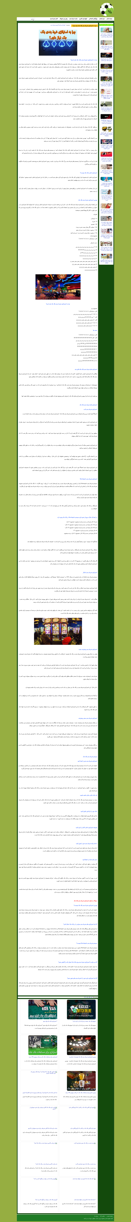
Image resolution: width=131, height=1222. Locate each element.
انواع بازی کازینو (83, 18)
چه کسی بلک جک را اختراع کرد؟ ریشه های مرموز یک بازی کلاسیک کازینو (40, 1092)
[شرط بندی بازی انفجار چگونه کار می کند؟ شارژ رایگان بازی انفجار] (106, 153)
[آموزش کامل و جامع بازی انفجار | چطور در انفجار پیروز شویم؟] (106, 141)
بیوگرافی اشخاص (93, 18)
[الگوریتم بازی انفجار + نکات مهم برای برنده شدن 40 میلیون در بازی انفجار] (106, 78)
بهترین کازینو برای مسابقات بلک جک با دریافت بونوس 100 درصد (81, 1092)
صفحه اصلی (109, 18)
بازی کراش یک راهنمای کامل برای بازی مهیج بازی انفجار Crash (107, 236)
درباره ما (96, 1216)
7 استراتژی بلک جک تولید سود (50, 1021)
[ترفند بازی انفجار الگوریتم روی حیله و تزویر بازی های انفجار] (106, 255)
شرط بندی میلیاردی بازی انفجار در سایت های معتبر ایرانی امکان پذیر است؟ (107, 249)
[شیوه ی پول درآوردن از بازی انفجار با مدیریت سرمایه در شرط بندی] (106, 218)
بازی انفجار (102, 18)
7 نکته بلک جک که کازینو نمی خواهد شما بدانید (85, 1199)
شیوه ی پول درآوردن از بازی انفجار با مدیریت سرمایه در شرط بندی (106, 224)
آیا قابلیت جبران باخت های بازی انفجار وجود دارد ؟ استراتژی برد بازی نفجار (106, 211)
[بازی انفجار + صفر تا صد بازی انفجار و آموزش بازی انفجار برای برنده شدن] (106, 29)
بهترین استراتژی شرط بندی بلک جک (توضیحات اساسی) (82, 1057)
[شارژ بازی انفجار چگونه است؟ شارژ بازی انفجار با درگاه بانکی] (106, 42)
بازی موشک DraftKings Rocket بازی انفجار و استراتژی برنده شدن (106, 122)
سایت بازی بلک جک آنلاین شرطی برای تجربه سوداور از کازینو (42, 1128)
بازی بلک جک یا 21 (88, 997)
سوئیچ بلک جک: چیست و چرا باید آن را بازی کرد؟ (84, 1021)
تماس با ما (102, 1216)
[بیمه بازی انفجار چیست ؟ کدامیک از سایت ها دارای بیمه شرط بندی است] (106, 191)
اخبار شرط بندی (54, 18)
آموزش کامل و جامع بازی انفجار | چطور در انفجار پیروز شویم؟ (107, 147)
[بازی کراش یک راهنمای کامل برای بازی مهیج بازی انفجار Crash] (106, 230)
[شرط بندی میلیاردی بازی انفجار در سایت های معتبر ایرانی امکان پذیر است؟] (106, 243)
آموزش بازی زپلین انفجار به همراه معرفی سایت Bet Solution (106, 134)
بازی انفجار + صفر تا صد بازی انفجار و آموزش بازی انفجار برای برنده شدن (107, 35)
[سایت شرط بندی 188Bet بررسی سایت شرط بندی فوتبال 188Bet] (106, 91)
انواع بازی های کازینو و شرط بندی (58, 25)
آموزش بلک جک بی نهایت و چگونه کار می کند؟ (46, 1199)
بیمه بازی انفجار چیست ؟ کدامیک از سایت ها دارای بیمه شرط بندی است (106, 198)
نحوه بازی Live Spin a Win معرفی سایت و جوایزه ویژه (107, 71)
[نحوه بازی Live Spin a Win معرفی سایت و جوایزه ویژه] (106, 66)
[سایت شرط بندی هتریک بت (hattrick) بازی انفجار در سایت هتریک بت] (106, 103)
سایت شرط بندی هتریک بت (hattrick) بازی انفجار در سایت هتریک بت (106, 109)
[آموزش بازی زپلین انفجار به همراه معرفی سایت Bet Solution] (106, 128)
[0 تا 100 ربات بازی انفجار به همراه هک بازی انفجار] (106, 54)
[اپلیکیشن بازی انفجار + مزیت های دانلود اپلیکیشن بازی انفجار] (106, 179)
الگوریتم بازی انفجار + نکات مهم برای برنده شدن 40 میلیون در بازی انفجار (107, 84)
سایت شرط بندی (73, 18)
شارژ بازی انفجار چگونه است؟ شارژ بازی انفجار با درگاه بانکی (107, 48)
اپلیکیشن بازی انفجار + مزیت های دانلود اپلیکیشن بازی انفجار (107, 185)
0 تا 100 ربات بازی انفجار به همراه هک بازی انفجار (106, 59)
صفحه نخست (110, 1216)
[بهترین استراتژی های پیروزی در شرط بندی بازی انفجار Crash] (106, 166)
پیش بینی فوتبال (63, 18)
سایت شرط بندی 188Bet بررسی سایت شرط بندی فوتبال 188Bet (107, 97)
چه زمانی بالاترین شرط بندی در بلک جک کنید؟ (46, 1164)
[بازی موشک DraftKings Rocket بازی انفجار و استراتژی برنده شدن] (106, 116)
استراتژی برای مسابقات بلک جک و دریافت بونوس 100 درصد (43, 1057)
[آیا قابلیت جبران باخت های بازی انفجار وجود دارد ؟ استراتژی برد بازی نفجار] (106, 205)
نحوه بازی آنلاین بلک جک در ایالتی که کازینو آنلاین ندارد (83, 1128)
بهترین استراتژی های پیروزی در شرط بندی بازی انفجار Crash (106, 172)
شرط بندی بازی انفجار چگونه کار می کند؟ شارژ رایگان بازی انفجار (106, 159)
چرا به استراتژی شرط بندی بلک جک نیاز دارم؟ (85, 25)
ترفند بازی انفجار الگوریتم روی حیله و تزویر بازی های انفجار (106, 261)
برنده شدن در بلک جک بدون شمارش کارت (85, 1164)
